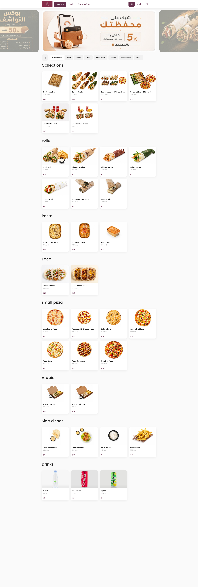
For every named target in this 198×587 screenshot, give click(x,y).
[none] (99, 31)
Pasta (78, 57)
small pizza (100, 57)
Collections (57, 57)
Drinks (138, 57)
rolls (69, 57)
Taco (88, 57)
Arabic (113, 57)
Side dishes (126, 57)
